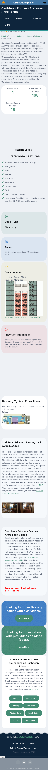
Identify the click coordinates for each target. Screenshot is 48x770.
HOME (3, 36)
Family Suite (33, 713)
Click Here (24, 618)
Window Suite (15, 713)
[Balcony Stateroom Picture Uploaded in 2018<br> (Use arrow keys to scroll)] (10, 507)
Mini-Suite (31, 706)
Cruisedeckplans (23, 2)
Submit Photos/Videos (20, 748)
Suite (15, 720)
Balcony (37, 36)
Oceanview (30, 698)
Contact (32, 743)
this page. (34, 689)
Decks (19, 18)
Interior (16, 698)
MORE (7, 25)
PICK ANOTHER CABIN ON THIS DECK (22, 317)
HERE (40, 485)
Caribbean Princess (25, 36)
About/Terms (18, 743)
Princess (11, 36)
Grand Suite (30, 720)
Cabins (35, 18)
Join (36, 748)
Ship (7, 18)
